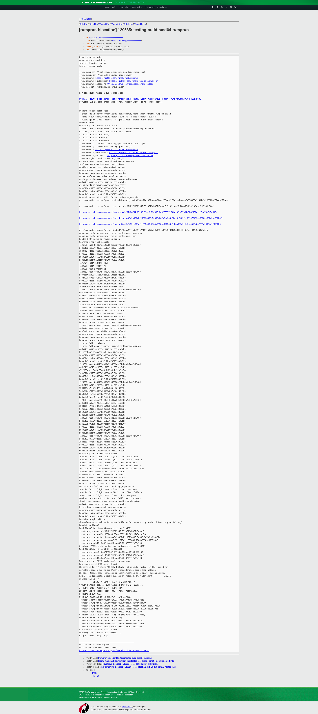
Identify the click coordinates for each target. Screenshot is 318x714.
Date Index (128, 24)
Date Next (93, 24)
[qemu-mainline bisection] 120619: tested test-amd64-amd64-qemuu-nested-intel (136, 661)
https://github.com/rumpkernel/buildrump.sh (133, 81)
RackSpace (127, 707)
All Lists (87, 19)
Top (81, 19)
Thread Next (117, 24)
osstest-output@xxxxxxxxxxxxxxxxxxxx (106, 38)
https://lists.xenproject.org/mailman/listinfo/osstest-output (114, 650)
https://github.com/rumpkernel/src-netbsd (130, 84)
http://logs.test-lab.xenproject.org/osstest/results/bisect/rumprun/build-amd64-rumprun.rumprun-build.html (140, 99)
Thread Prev (104, 24)
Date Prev (84, 24)
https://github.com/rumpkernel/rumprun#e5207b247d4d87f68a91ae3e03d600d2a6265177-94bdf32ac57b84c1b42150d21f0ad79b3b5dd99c (148, 212)
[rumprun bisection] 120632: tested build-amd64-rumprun (125, 658)
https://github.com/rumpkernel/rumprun (116, 78)
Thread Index (140, 24)
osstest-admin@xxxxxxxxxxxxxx (126, 41)
